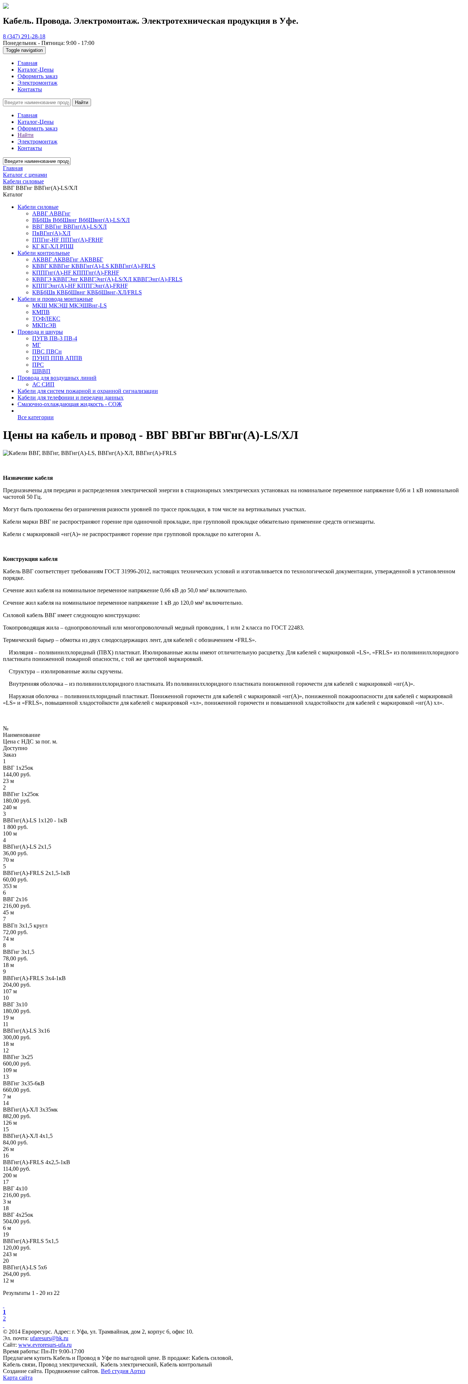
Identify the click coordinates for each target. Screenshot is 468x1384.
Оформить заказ (37, 76)
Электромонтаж (37, 83)
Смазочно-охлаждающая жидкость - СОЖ (70, 404)
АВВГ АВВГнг (51, 213)
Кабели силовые (38, 207)
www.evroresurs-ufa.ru (45, 1345)
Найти (81, 102)
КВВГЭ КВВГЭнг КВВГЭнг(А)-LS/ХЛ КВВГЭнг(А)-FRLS (107, 279)
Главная (27, 63)
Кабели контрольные (44, 253)
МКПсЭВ (44, 325)
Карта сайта (18, 1378)
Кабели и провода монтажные (55, 299)
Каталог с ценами (25, 175)
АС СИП (43, 384)
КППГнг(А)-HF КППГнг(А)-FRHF (75, 272)
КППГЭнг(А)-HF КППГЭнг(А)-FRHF (80, 286)
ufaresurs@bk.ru (49, 1338)
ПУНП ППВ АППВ (57, 358)
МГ (36, 345)
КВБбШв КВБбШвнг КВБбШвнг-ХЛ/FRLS (87, 292)
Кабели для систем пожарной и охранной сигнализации (88, 391)
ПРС (38, 365)
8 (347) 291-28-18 (24, 36)
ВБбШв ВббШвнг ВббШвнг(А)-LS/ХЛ (81, 220)
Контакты (30, 89)
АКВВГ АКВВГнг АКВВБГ (67, 259)
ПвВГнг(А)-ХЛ (51, 233)
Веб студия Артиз (123, 1371)
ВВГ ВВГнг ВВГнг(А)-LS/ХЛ (69, 226)
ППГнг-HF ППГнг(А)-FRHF (67, 240)
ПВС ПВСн (47, 351)
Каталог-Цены (36, 69)
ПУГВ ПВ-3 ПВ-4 (54, 338)
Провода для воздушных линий (57, 378)
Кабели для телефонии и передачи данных (71, 397)
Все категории (36, 417)
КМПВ (41, 312)
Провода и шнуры (40, 332)
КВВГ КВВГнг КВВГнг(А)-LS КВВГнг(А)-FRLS (93, 266)
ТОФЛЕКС (46, 319)
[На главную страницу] (6, 7)
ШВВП (41, 371)
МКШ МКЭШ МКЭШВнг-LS (69, 305)
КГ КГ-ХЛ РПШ (52, 246)
